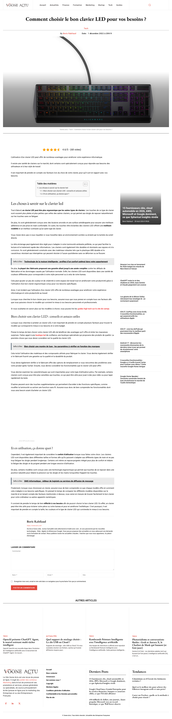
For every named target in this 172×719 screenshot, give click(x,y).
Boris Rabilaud (69, 33)
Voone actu (64, 129)
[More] (84, 136)
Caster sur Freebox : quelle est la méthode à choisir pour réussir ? (150, 696)
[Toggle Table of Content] (84, 184)
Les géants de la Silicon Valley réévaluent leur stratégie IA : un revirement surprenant (132, 299)
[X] (19, 703)
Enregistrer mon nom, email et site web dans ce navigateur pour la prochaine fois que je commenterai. (50, 581)
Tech (86, 28)
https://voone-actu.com (34, 525)
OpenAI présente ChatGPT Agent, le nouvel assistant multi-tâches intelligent (21, 642)
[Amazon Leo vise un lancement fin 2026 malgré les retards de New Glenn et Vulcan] (155, 267)
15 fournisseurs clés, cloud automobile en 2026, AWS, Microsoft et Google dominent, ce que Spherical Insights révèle (140, 213)
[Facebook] (6, 703)
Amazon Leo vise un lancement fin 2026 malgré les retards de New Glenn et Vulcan (132, 266)
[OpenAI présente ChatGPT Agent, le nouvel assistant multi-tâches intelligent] (21, 620)
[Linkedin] (12, 703)
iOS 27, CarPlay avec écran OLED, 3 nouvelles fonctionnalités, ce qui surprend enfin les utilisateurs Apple (133, 315)
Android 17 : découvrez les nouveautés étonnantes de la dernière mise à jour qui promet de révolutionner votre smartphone (132, 347)
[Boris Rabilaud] (17, 528)
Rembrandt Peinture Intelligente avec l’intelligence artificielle (106, 641)
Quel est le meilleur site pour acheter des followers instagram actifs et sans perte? (149, 688)
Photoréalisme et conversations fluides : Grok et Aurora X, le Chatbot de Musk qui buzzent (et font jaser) (149, 643)
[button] (149, 5)
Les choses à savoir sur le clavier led (53, 188)
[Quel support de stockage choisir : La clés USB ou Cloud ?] (64, 620)
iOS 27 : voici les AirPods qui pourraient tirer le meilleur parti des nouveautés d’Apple (133, 331)
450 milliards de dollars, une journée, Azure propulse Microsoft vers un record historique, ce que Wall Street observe (107, 701)
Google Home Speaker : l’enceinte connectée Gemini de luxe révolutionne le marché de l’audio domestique (132, 379)
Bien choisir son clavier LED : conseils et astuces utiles (65, 191)
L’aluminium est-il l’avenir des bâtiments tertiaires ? (149, 679)
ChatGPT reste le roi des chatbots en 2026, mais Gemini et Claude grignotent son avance (133, 283)
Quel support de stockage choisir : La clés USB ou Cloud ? (63, 641)
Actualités (51, 636)
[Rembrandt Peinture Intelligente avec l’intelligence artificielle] (107, 620)
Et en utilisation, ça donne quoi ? (56, 194)
